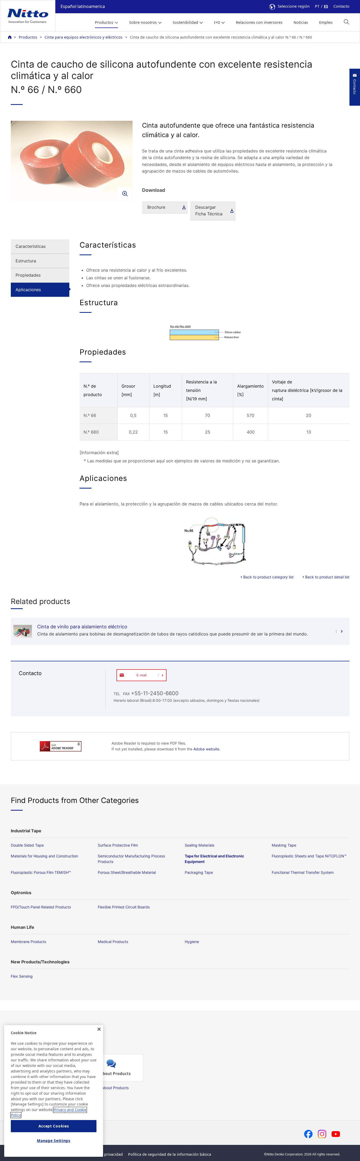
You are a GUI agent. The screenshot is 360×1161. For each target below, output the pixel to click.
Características (31, 246)
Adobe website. (206, 749)
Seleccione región (294, 6)
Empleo (326, 22)
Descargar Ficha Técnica (208, 211)
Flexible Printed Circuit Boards (124, 907)
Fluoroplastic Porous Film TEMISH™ (41, 872)
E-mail (142, 675)
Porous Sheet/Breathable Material (127, 872)
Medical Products (113, 941)
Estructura (26, 260)
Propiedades (28, 275)
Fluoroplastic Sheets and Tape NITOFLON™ (309, 856)
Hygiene (192, 941)
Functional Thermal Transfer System (303, 872)
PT (317, 6)
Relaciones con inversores (259, 22)
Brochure (156, 207)
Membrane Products (28, 941)
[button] (346, 21)
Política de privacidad (103, 1154)
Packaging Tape (199, 872)
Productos (28, 37)
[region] (53, 1091)
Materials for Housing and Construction (44, 856)
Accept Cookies (53, 1126)
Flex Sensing (22, 976)
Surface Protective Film (118, 845)
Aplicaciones (28, 289)
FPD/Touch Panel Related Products (41, 907)
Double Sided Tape (27, 845)
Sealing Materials (199, 845)
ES (326, 6)
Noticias (301, 22)
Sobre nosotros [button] (143, 22)
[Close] (99, 1029)
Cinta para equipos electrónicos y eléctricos (84, 37)
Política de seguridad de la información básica (169, 1154)
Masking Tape (284, 845)
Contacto (341, 6)
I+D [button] (217, 22)
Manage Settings (53, 1140)
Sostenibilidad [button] (185, 22)
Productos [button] (104, 22)
